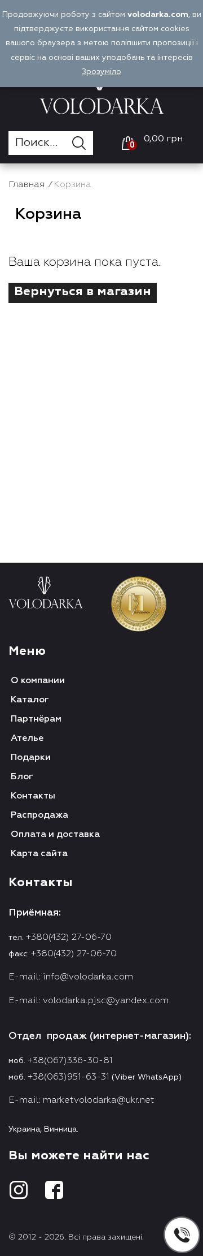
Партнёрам (36, 719)
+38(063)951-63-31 (68, 1077)
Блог (22, 777)
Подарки (31, 757)
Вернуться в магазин (82, 292)
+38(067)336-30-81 (70, 1060)
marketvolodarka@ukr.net (99, 1100)
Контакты (33, 796)
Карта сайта (39, 853)
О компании (38, 680)
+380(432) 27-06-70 (69, 937)
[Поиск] (82, 143)
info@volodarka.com (88, 977)
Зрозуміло (101, 72)
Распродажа (39, 815)
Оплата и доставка (55, 834)
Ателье (27, 738)
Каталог (30, 700)
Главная (26, 184)
